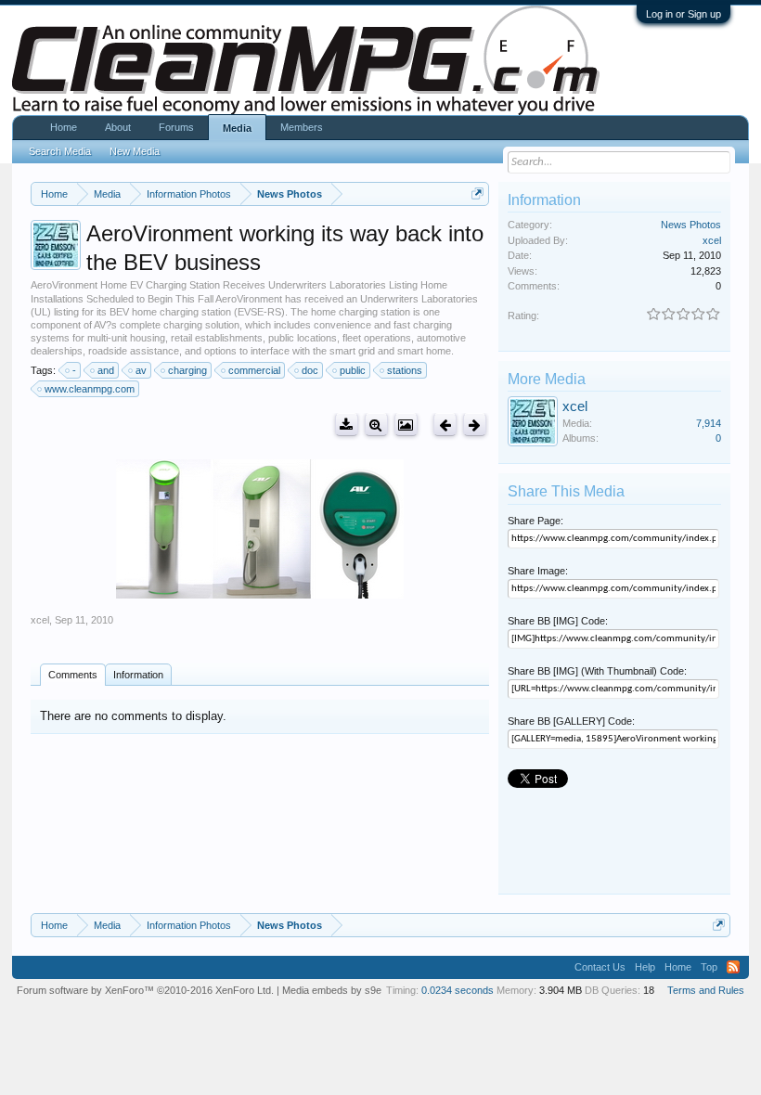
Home (63, 127)
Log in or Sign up (683, 13)
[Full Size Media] (376, 424)
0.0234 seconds (457, 990)
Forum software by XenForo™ (145, 990)
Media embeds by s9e (331, 990)
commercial (254, 370)
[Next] (474, 424)
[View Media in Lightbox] (406, 424)
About (118, 127)
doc (310, 370)
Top (709, 967)
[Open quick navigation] (477, 193)
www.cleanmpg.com (90, 388)
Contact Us (600, 967)
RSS (733, 966)
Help (645, 967)
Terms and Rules (705, 990)
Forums (176, 127)
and (105, 370)
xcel (40, 619)
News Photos (691, 224)
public (353, 370)
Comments (72, 674)
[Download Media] (346, 424)
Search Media (60, 151)
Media (237, 128)
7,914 (708, 423)
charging (187, 370)
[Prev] (445, 424)
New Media (135, 151)
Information (138, 674)
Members (301, 127)
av (141, 370)
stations (404, 370)
